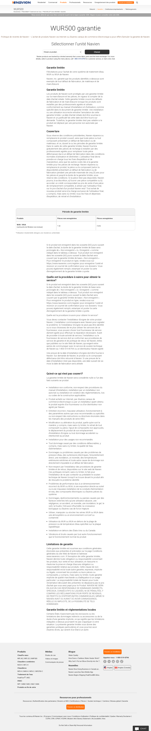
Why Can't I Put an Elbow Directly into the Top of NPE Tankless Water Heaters (85, 661)
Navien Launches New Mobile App (81, 672)
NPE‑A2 (20, 658)
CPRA (58, 719)
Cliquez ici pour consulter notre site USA (104, 15)
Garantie (100, 9)
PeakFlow (21, 678)
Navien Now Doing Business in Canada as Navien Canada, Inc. (85, 669)
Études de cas (50, 655)
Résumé (92, 9)
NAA (37, 684)
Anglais (110, 668)
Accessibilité (96, 719)
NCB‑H (19, 665)
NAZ (32, 684)
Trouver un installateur (126, 2)
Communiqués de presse (54, 662)
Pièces (83, 701)
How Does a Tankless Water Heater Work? (84, 658)
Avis (103, 719)
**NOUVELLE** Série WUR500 (51, 11)
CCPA (48, 719)
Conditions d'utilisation (80, 716)
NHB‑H (25, 671)
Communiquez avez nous (61, 716)
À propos (47, 716)
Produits (63, 2)
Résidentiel (42, 2)
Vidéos (47, 659)
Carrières (105, 701)
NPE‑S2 (27, 658)
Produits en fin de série (26, 687)
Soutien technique (94, 701)
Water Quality (73, 655)
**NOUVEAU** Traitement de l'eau (31, 11)
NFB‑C (32, 671)
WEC (28, 678)
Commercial (52, 2)
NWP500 (34, 658)
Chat (143, 728)
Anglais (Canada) (124, 668)
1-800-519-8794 (79, 59)
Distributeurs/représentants (114, 9)
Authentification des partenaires (44, 701)
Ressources (87, 2)
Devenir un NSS (63, 701)
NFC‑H (26, 665)
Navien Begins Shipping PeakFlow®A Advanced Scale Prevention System (85, 675)
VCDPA (63, 719)
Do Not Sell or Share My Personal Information (75, 725)
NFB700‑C (39, 671)
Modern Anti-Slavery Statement (79, 719)
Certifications (75, 701)
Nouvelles (73, 665)
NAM (23, 684)
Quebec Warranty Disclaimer (120, 716)
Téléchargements (130, 9)
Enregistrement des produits (105, 2)
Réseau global (115, 701)
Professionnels (74, 2)
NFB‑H (19, 671)
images (55, 659)
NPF (18, 684)
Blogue (72, 651)
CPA (52, 719)
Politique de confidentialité (99, 716)
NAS (28, 684)
